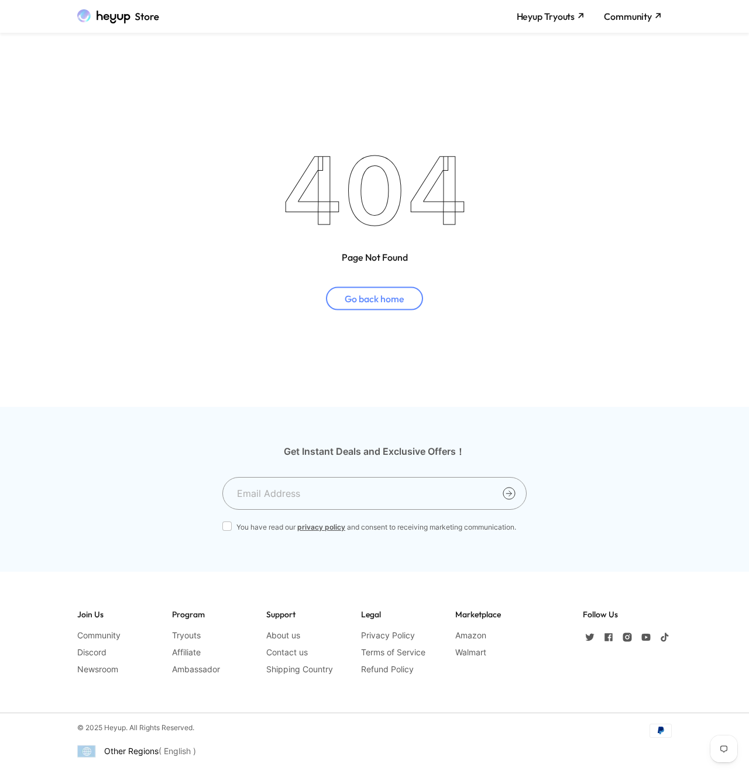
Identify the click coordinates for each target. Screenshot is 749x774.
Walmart (470, 652)
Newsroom (97, 669)
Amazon (470, 635)
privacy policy (321, 527)
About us (283, 635)
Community (99, 635)
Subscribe (509, 493)
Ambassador (196, 669)
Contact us (287, 652)
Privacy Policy (388, 635)
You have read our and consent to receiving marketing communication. (376, 527)
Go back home (374, 298)
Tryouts (186, 635)
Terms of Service (393, 652)
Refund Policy (387, 669)
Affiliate (186, 652)
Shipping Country (299, 669)
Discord (91, 652)
